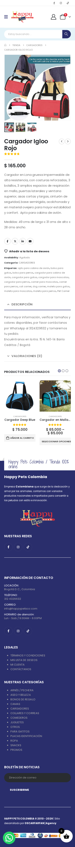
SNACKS (15, 745)
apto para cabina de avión (33, 268)
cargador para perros (17, 282)
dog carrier (39, 286)
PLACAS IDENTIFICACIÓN (26, 736)
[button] (9, 88)
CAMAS (15, 704)
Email (30, 241)
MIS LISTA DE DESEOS (24, 660)
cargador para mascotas (53, 277)
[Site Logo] (22, 16)
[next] (68, 141)
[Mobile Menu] (7, 16)
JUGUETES (17, 722)
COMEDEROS (19, 718)
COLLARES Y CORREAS (24, 713)
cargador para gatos (24, 277)
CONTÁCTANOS (20, 669)
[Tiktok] (68, 3)
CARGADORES (27, 262)
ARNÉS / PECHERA (22, 690)
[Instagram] (61, 3)
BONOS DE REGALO (22, 699)
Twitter (15, 241)
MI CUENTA (17, 665)
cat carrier (25, 286)
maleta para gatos (58, 286)
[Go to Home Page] (5, 45)
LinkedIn (22, 241)
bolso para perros (22, 272)
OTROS (15, 727)
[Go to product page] (19, 396)
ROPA (14, 741)
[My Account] (53, 17)
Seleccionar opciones (56, 441)
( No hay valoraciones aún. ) (40, 154)
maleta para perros (44, 291)
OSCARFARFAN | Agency (40, 823)
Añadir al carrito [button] (22, 438)
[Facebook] (54, 3)
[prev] (62, 141)
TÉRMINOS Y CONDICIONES (27, 655)
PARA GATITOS (20, 731)
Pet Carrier (63, 291)
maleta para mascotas (18, 291)
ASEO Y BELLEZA (20, 695)
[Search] (66, 34)
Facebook (7, 241)
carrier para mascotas (44, 282)
